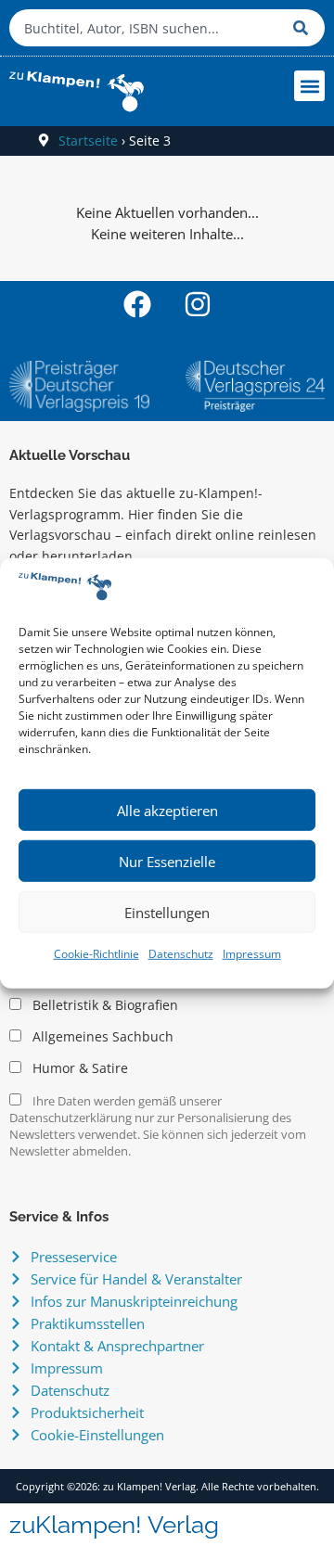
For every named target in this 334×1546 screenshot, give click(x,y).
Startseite (88, 140)
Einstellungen (167, 912)
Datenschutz (180, 954)
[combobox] (146, 27)
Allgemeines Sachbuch (101, 1037)
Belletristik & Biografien (103, 1005)
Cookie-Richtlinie (96, 954)
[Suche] (304, 27)
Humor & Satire (78, 1068)
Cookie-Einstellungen (97, 1434)
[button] (309, 85)
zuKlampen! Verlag (114, 1525)
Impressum (252, 954)
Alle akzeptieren (167, 810)
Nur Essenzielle (167, 861)
